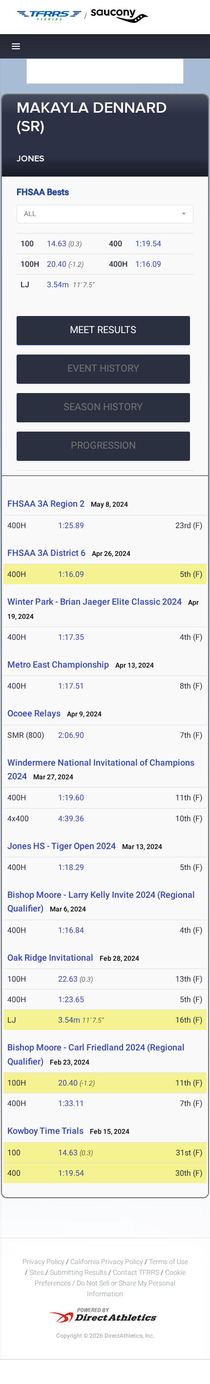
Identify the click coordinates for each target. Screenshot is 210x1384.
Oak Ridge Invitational (50, 957)
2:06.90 (71, 735)
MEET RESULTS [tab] (103, 330)
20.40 (56, 264)
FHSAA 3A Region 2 (45, 503)
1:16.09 (148, 264)
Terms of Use (168, 1261)
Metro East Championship (58, 664)
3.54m (58, 284)
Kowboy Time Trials (45, 1131)
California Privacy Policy (106, 1261)
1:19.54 (148, 243)
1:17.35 (71, 637)
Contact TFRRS (137, 1272)
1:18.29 (71, 867)
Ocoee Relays (34, 713)
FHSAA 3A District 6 (46, 553)
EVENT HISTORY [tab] (103, 368)
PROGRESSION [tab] (103, 445)
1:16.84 (71, 930)
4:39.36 (71, 818)
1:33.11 (71, 1103)
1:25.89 (71, 525)
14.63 (56, 243)
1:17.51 (71, 686)
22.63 (68, 979)
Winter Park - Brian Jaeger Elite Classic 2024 (94, 601)
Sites (36, 1272)
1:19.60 (71, 797)
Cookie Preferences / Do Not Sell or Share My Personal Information (110, 1283)
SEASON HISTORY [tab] (103, 407)
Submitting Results (78, 1272)
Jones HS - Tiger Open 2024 (61, 846)
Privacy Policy (43, 1261)
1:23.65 (71, 999)
